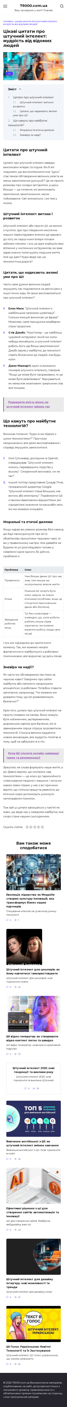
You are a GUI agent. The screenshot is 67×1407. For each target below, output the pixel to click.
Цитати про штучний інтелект (33, 97)
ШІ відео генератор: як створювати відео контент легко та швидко (32, 1038)
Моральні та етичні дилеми (37, 130)
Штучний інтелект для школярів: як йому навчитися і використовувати (33, 971)
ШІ (9, 73)
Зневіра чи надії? (30, 135)
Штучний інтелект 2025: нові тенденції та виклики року (33, 1070)
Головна (8, 21)
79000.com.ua (33, 5)
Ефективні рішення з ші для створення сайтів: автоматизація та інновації (32, 1212)
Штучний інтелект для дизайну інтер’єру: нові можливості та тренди (29, 1283)
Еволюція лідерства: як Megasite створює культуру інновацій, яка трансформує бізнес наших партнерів (30, 900)
